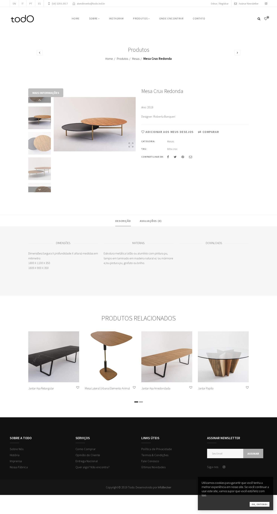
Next (39, 189)
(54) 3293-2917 (60, 3)
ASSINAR (253, 453)
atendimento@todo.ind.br (91, 3)
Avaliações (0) (151, 221)
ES (39, 3)
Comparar (211, 132)
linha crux (172, 149)
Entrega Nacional (87, 461)
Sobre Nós (16, 449)
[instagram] (266, 3)
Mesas (135, 59)
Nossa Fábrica (19, 467)
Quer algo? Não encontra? (93, 467)
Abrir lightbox (131, 145)
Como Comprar (86, 449)
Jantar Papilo (205, 388)
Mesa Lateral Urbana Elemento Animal (107, 388)
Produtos (140, 18)
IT (23, 3)
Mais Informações (45, 93)
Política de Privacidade (156, 449)
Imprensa (16, 461)
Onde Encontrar (171, 18)
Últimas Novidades (153, 467)
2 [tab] (141, 401)
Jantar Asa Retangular (41, 388)
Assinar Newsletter (248, 3)
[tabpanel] (53, 361)
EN (14, 3)
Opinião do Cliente (88, 455)
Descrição (123, 221)
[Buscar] (259, 19)
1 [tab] (136, 401)
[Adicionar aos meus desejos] (77, 387)
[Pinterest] (182, 157)
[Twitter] (175, 157)
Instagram (116, 18)
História (15, 455)
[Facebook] (168, 157)
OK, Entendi (260, 504)
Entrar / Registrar (219, 3)
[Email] (190, 157)
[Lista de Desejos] (265, 19)
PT (30, 3)
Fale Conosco (150, 461)
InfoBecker (164, 487)
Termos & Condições (154, 455)
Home (76, 18)
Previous (39, 100)
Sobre (93, 18)
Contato (199, 18)
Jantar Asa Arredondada (155, 388)
